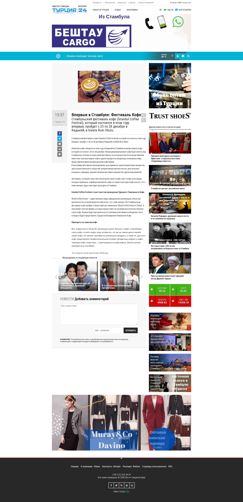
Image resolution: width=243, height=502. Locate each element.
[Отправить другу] (59, 144)
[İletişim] (183, 56)
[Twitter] (59, 138)
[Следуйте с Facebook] (111, 485)
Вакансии (122, 3)
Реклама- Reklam (131, 466)
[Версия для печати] (59, 149)
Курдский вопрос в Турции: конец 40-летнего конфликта (96, 56)
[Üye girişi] (177, 56)
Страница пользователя (154, 466)
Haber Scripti (119, 491)
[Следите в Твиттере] (116, 485)
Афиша (132, 3)
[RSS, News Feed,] (121, 485)
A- (143, 120)
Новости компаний (146, 3)
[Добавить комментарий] (59, 154)
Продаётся (97, 3)
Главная (74, 466)
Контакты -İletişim (111, 466)
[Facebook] (59, 133)
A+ (143, 115)
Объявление (110, 3)
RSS (170, 466)
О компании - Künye (90, 466)
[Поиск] (188, 56)
